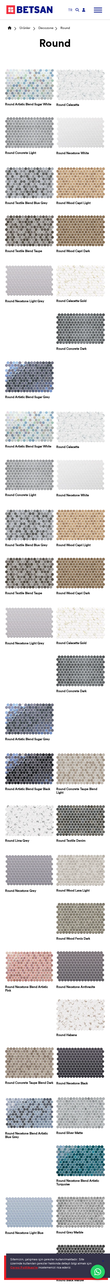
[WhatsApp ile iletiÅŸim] (98, 1272)
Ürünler (24, 28)
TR (70, 10)
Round (65, 28)
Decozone (45, 28)
